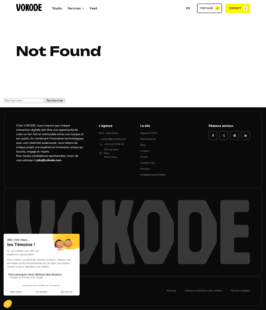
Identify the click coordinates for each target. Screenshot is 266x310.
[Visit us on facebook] (213, 135)
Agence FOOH (148, 133)
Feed (93, 8)
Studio (57, 8)
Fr (188, 8)
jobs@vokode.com (48, 160)
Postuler (145, 168)
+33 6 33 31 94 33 (114, 144)
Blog (142, 145)
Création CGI (147, 162)
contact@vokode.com (113, 139)
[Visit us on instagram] (234, 135)
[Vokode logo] (29, 7)
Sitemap (171, 290)
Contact (144, 150)
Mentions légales (240, 290)
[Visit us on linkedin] (245, 135)
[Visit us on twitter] (223, 135)
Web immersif (148, 139)
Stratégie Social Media (153, 174)
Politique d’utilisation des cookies (203, 290)
